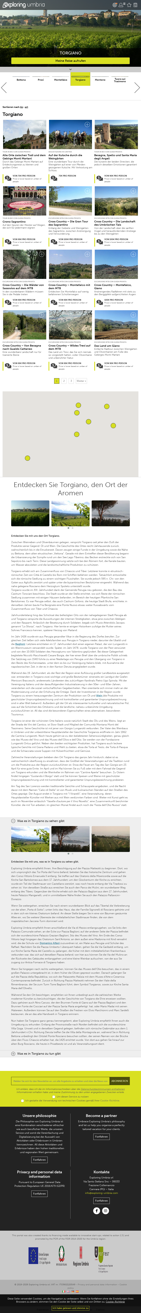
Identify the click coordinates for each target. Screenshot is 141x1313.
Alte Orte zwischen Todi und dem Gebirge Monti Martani (24, 157)
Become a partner (101, 1115)
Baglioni (20, 644)
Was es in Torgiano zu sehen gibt (40, 821)
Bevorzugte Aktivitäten (129, 5)
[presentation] (4, 88)
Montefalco (60, 79)
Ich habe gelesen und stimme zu (70, 1308)
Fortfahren (39, 1159)
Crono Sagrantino (14, 221)
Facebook (96, 1210)
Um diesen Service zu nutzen (73, 1096)
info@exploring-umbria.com (101, 1193)
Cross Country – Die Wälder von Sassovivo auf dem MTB (23, 286)
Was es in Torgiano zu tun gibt (39, 1054)
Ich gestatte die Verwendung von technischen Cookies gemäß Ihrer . (72, 1100)
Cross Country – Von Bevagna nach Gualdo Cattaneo (22, 347)
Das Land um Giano (107, 345)
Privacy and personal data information (39, 1174)
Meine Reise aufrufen (70, 61)
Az (21, 107)
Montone (100, 79)
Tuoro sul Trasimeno (120, 80)
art (26, 107)
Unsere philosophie (39, 1115)
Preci (41, 79)
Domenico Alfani (50, 943)
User (121, 5)
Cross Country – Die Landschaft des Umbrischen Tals (114, 223)
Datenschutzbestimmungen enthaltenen (103, 1089)
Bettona (21, 79)
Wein (99, 695)
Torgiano (80, 79)
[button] (27, 458)
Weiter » (81, 380)
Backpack (135, 5)
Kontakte (102, 1172)
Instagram (105, 1210)
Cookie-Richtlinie (109, 1100)
